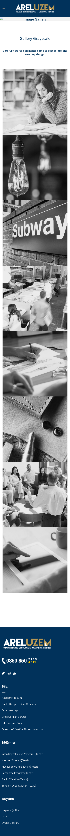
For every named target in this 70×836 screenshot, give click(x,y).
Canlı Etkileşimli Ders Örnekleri (19, 704)
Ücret (5, 816)
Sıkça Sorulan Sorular (14, 717)
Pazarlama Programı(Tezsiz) (17, 773)
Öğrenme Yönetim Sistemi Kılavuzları (23, 729)
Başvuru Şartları (11, 810)
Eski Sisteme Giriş (12, 723)
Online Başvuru (10, 823)
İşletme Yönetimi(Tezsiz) (16, 760)
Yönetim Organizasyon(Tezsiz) (19, 785)
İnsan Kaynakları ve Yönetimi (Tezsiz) (22, 754)
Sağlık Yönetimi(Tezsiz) (15, 779)
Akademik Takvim (12, 698)
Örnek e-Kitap (10, 710)
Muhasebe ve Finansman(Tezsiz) (20, 766)
